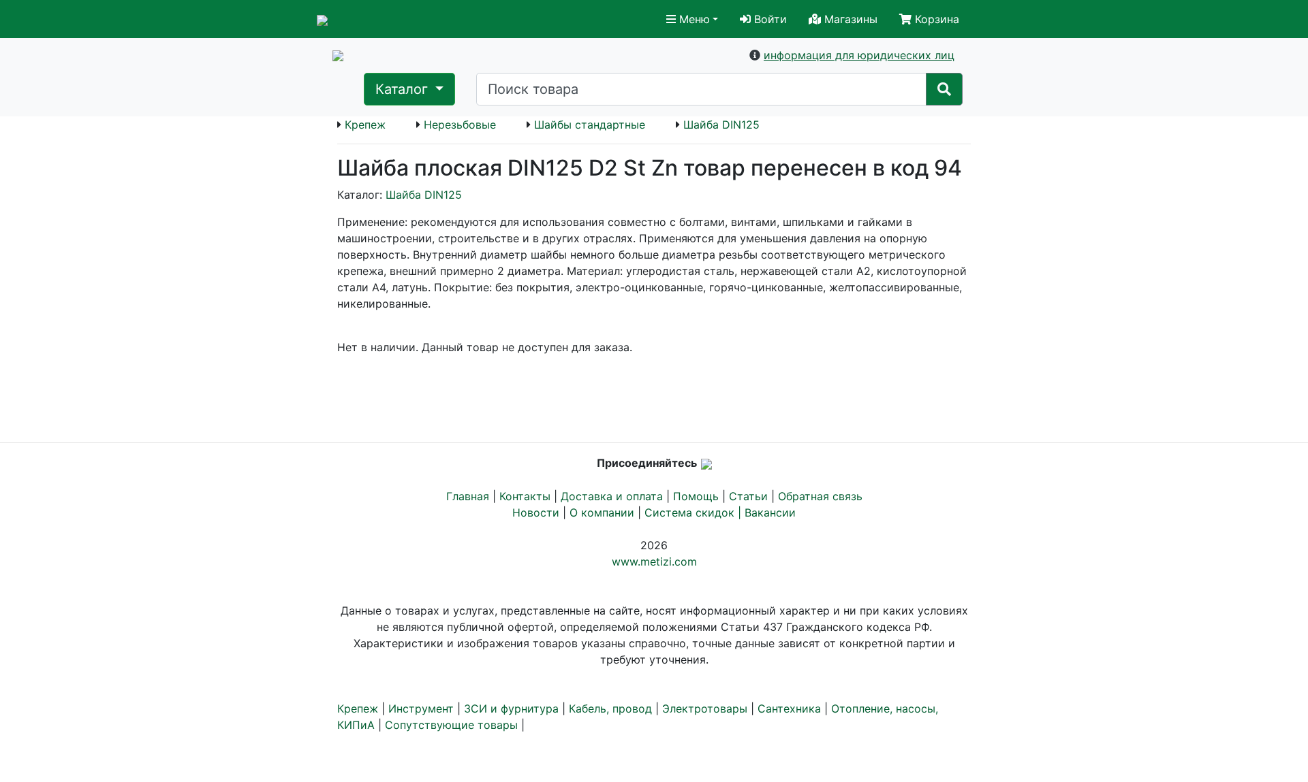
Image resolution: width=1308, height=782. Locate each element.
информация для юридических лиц (859, 55)
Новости (535, 512)
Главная (467, 496)
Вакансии (770, 512)
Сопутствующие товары (451, 725)
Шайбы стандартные (589, 124)
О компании (602, 512)
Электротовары (704, 708)
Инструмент (421, 708)
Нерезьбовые (460, 124)
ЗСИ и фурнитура (511, 708)
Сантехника (789, 708)
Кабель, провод (610, 708)
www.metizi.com (654, 561)
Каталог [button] (403, 89)
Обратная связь (820, 496)
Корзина (935, 19)
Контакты (524, 496)
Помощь (696, 496)
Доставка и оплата (612, 496)
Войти (769, 19)
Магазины (849, 19)
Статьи (748, 496)
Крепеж (365, 124)
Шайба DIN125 (721, 124)
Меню (693, 19)
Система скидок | (694, 512)
